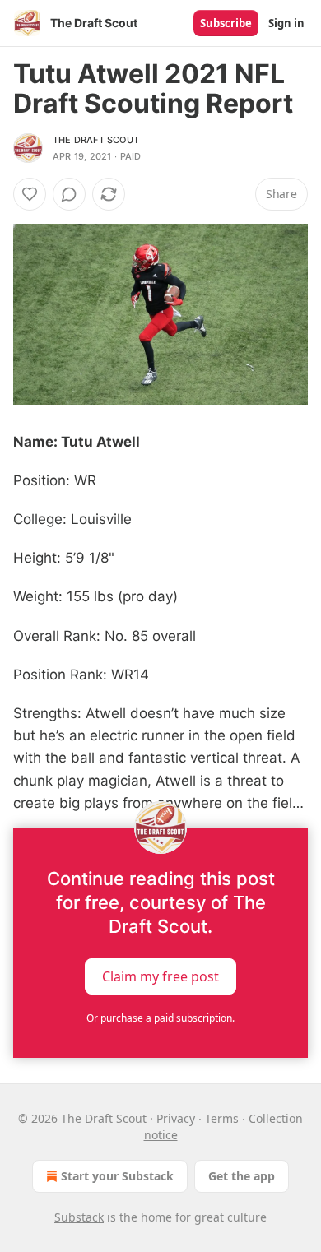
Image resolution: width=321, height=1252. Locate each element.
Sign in (286, 23)
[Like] (29, 194)
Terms (222, 1118)
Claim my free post (160, 976)
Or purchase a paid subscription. (160, 1018)
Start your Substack (117, 1176)
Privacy (175, 1118)
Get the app (241, 1176)
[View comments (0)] (69, 194)
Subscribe (226, 23)
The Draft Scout (96, 140)
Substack (79, 1217)
